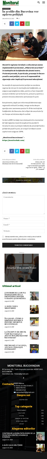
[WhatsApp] (27, 23)
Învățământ (6, 9)
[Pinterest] (22, 23)
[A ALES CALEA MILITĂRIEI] (34, 309)
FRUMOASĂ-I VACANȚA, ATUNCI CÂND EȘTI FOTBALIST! (16, 347)
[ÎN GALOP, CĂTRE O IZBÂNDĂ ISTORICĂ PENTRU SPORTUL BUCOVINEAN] (34, 321)
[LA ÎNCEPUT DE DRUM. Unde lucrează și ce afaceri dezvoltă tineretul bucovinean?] (34, 335)
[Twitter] (17, 23)
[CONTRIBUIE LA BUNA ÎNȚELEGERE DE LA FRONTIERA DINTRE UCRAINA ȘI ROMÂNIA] (34, 296)
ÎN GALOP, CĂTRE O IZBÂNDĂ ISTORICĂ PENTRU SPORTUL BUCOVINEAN (14, 321)
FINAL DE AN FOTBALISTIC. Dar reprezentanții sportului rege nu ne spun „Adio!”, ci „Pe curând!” (35, 165)
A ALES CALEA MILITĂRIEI (11, 307)
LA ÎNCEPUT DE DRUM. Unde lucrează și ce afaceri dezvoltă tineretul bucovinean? (16, 335)
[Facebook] (11, 23)
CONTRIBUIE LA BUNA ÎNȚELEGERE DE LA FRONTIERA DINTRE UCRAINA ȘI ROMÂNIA (15, 296)
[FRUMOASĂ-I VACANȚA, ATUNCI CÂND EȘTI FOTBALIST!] (34, 348)
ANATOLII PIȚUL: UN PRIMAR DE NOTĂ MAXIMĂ (12, 163)
